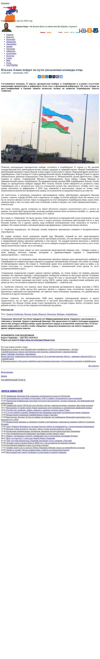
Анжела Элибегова (14, 314)
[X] (50, 76)
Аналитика (11, 53)
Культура (10, 56)
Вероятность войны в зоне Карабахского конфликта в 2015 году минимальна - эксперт (39, 349)
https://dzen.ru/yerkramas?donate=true (37, 340)
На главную (93, 366)
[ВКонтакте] (39, 76)
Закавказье (11, 42)
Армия (9, 46)
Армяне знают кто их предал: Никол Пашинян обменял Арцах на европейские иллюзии (45, 448)
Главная (9, 34)
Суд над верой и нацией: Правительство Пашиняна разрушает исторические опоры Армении (48, 412)
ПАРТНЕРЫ (12, 65)
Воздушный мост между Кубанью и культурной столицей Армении (36, 452)
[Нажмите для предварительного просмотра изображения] (50, 163)
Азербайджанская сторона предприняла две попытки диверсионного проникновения (39, 352)
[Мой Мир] (46, 76)
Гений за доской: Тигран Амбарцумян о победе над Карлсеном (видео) (37, 450)
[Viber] (57, 76)
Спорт (9, 58)
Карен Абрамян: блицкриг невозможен (18, 354)
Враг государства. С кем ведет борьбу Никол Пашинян (30, 438)
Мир (8, 60)
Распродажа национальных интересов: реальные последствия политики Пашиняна (43, 431)
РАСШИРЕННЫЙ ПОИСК (13, 380)
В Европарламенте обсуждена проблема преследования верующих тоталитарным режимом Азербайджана (48, 361)
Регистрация (7, 372)
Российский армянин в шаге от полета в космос (27, 445)
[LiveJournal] (53, 76)
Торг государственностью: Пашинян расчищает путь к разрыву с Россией (39, 441)
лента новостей (12, 390)
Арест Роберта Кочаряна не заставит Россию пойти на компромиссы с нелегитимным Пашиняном (50, 426)
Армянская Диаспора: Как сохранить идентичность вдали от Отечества (38, 396)
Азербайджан (71, 314)
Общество (10, 51)
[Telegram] (61, 76)
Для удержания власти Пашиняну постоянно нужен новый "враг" (35, 433)
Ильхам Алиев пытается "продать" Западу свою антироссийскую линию (38, 429)
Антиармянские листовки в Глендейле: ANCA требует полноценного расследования (44, 398)
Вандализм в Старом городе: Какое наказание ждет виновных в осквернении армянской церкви (49, 408)
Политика (10, 39)
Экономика (11, 44)
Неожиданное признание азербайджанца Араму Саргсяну (32, 415)
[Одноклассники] (43, 76)
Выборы (60, 314)
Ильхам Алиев (30, 314)
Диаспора (10, 49)
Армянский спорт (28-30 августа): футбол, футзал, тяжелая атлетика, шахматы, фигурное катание (49, 405)
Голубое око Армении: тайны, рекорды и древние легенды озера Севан (38, 410)
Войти (4, 376)
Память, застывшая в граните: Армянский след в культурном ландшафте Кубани (42, 436)
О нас (8, 63)
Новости (10, 37)
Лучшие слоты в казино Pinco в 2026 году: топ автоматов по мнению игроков (41, 443)
